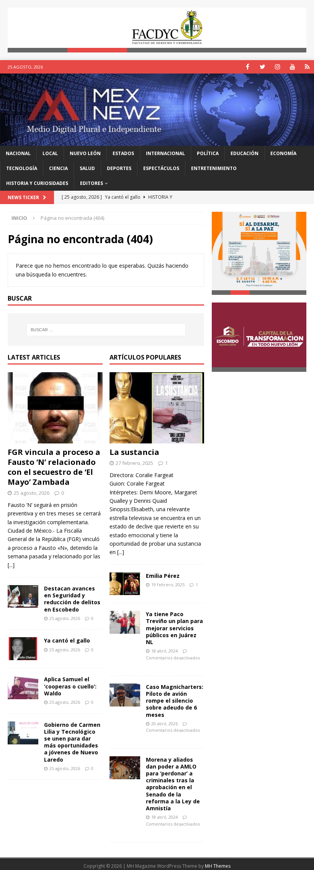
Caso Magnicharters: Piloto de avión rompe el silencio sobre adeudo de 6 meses (174, 700)
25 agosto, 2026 (31, 492)
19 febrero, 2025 (168, 584)
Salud (87, 168)
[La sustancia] (157, 407)
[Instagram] (277, 67)
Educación (244, 153)
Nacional (18, 153)
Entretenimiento (214, 168)
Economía (283, 153)
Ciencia (58, 168)
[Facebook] (247, 67)
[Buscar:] (106, 329)
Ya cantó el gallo (67, 640)
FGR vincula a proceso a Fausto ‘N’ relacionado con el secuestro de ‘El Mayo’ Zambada (54, 467)
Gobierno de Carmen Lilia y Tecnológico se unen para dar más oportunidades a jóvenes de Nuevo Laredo (72, 742)
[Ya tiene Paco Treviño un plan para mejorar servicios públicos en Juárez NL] (125, 622)
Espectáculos (161, 168)
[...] (11, 565)
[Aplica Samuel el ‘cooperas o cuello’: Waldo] (23, 687)
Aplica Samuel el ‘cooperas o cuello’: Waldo (70, 686)
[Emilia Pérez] (125, 583)
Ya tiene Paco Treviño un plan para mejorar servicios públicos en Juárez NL (174, 628)
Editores (91, 183)
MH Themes (218, 866)
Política (208, 153)
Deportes (119, 168)
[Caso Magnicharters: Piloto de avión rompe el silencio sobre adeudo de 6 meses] (125, 695)
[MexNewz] (157, 141)
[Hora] (307, 67)
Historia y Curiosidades (37, 183)
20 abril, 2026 (164, 723)
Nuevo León (85, 153)
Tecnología (21, 168)
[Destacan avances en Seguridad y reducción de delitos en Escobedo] (23, 596)
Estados (123, 153)
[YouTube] (292, 67)
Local (50, 153)
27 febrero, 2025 (134, 463)
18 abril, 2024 (164, 651)
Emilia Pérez (163, 575)
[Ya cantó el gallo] (23, 648)
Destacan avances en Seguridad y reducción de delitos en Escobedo (72, 599)
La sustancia (134, 452)
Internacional (165, 153)
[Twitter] (262, 67)
